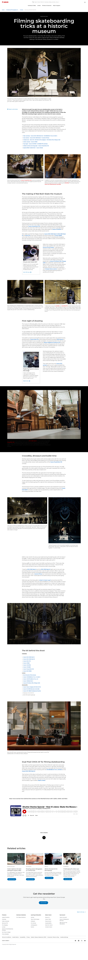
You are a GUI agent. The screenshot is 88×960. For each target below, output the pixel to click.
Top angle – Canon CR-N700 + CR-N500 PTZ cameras (35, 143)
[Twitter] (81, 940)
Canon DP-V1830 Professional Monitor (32, 691)
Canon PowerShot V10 (26, 180)
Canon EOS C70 (34, 339)
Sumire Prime (38, 574)
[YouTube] (84, 940)
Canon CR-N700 (56, 229)
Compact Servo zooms (51, 269)
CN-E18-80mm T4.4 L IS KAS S (54, 769)
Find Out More (12, 879)
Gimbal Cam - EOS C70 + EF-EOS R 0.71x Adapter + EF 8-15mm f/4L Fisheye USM (41, 139)
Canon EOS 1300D (27, 671)
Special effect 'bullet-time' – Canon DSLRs (33, 147)
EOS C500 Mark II (33, 440)
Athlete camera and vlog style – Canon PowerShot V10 (36, 145)
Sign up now (43, 902)
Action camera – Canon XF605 (30, 141)
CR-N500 (57, 306)
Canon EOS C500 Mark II (50, 234)
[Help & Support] (60, 5)
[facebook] (75, 940)
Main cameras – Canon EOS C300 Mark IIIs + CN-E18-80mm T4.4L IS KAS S (40, 135)
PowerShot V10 (10, 442)
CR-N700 (67, 183)
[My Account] (85, 2)
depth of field (41, 780)
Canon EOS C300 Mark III (29, 659)
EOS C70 (27, 235)
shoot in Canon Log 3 (45, 580)
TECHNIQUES (28, 866)
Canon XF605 (58, 235)
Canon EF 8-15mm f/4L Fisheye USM (31, 683)
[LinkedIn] (78, 940)
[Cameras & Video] (36, 5)
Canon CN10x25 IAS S (28, 681)
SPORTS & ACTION (44, 16)
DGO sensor (60, 339)
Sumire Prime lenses (48, 247)
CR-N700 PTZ (65, 306)
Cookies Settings (64, 937)
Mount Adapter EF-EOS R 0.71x (52, 342)
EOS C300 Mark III (45, 569)
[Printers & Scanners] (51, 5)
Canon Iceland (5, 940)
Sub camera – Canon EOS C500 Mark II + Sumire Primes (36, 137)
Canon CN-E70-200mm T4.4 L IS (30, 679)
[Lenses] (41, 5)
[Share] (44, 837)
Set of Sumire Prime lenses (29, 675)
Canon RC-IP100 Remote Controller (53, 184)
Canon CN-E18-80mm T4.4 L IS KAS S (31, 677)
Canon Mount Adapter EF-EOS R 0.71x (32, 687)
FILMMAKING (66, 866)
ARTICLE (46, 866)
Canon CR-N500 (27, 667)
